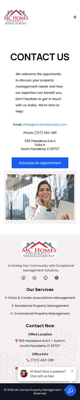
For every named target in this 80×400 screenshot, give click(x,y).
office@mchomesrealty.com (45, 124)
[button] (74, 17)
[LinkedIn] (34, 278)
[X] (56, 278)
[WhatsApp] (45, 278)
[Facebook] (23, 278)
